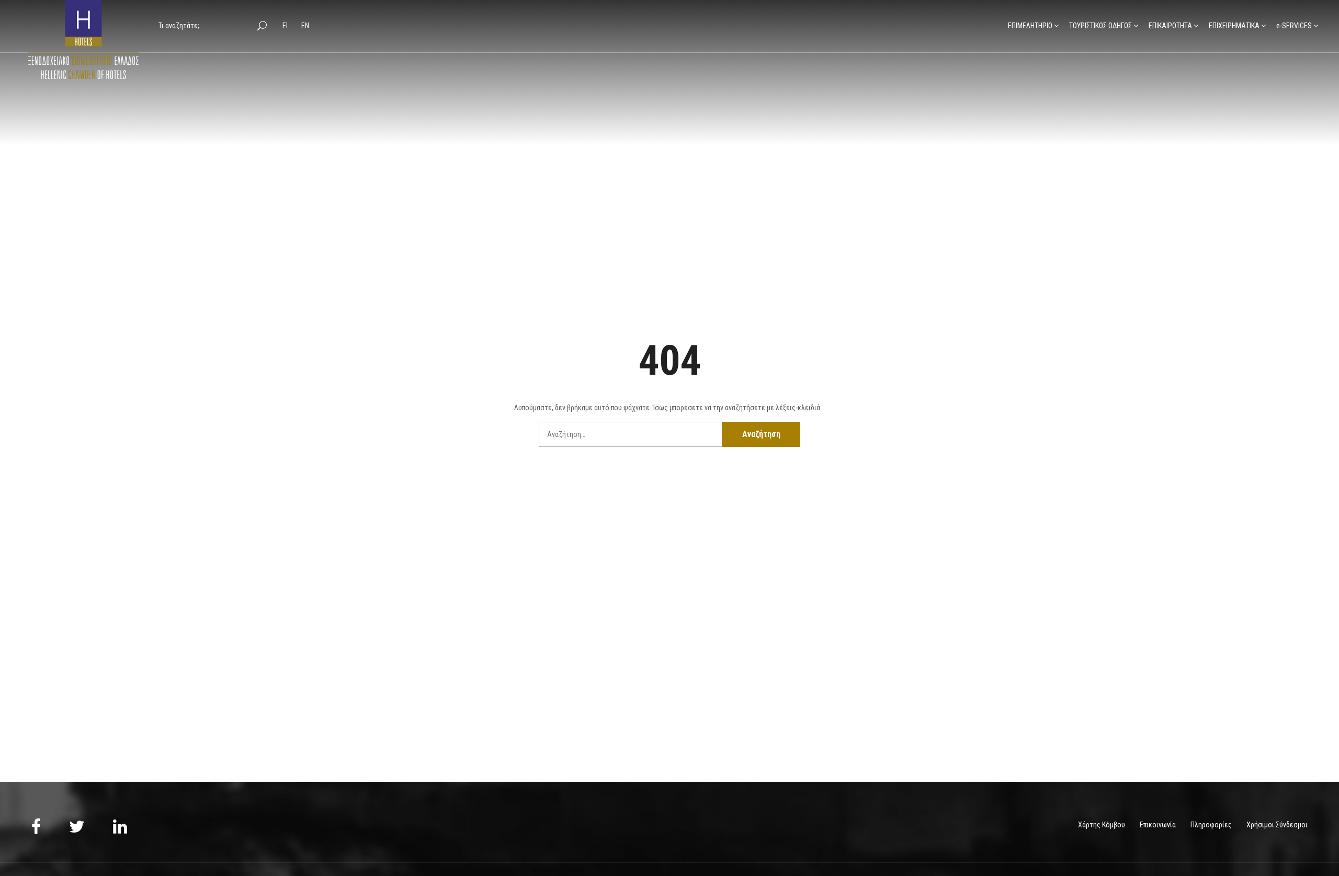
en (305, 25)
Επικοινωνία (1158, 825)
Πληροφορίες (1211, 825)
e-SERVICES (1294, 25)
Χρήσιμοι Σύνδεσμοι (1277, 825)
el (286, 25)
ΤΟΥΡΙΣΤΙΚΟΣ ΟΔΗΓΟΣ (1100, 25)
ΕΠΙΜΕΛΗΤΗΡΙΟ (1030, 25)
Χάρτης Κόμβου (1101, 825)
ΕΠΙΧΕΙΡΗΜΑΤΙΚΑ (1234, 25)
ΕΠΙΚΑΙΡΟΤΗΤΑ (1170, 25)
